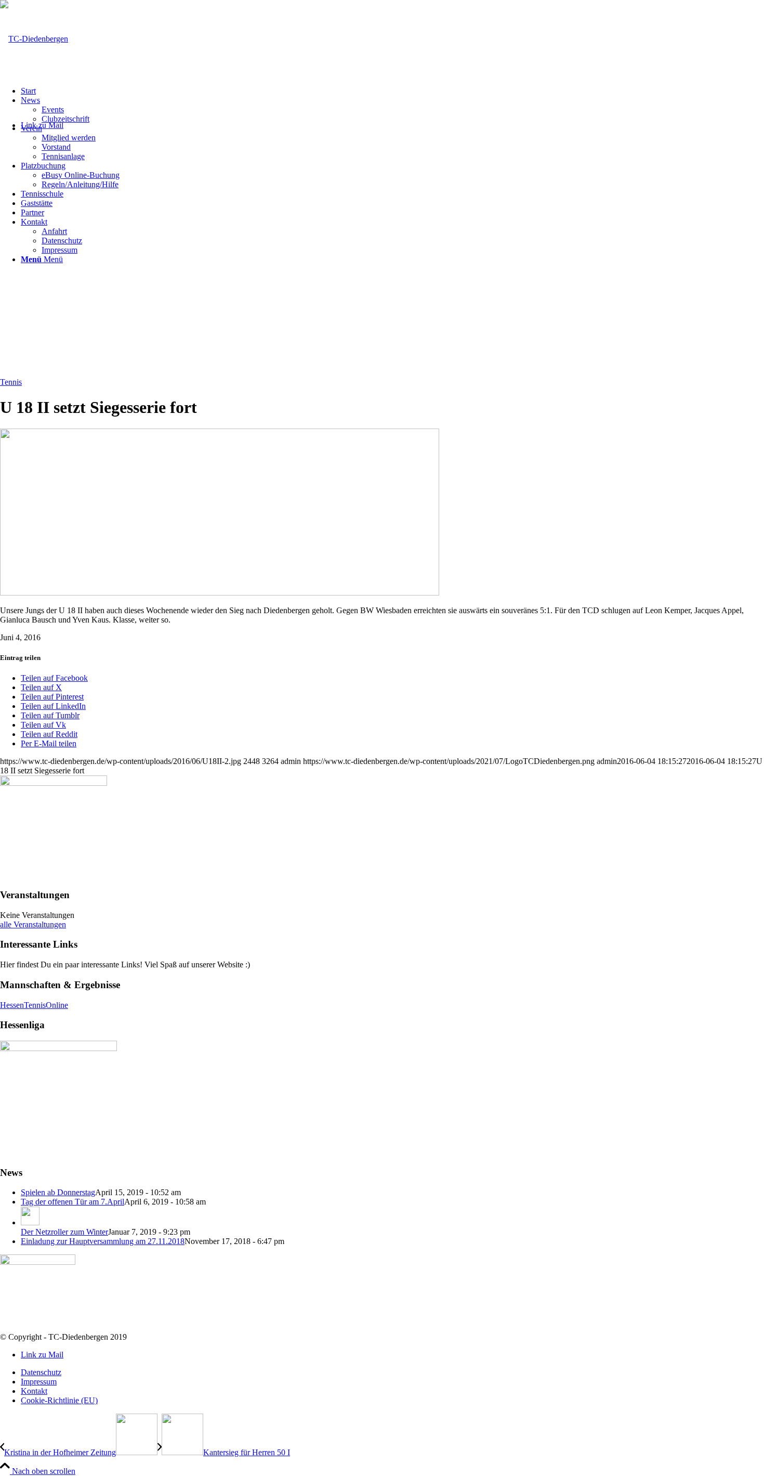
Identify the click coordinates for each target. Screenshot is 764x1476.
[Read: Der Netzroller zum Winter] (30, 1222)
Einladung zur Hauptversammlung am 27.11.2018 (103, 1241)
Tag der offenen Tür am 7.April (72, 1201)
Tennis (11, 382)
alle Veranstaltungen (33, 924)
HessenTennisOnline (34, 1005)
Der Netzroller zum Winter (64, 1231)
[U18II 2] (219, 592)
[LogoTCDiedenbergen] (34, 38)
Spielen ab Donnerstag (58, 1192)
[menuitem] (392, 91)
